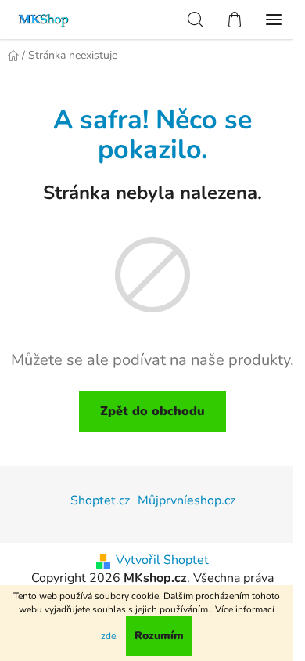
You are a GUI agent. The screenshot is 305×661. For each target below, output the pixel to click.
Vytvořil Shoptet (162, 560)
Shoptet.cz (100, 500)
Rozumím (159, 635)
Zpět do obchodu (152, 411)
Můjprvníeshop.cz (186, 500)
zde (108, 636)
